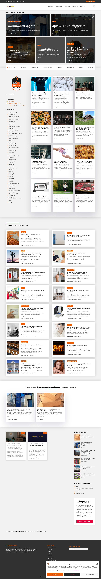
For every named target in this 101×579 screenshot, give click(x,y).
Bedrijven (11, 121)
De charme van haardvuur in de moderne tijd (77, 346)
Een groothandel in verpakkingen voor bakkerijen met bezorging (49, 409)
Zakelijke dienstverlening (14, 198)
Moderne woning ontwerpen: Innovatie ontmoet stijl (30, 364)
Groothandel (11, 145)
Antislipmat (11, 101)
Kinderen (11, 157)
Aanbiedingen (12, 112)
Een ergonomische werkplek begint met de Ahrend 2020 (32, 327)
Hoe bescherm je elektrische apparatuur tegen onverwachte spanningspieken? (24, 26)
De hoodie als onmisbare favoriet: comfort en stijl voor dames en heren (40, 94)
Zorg (10, 200)
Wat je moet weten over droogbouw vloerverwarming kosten (32, 308)
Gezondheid (70, 43)
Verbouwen (11, 188)
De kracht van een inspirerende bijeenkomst (18, 51)
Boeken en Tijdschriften (14, 126)
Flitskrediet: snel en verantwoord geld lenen (61, 162)
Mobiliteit (11, 166)
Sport (10, 176)
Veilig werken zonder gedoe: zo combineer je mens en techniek (31, 253)
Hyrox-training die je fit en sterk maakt (62, 127)
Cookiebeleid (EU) (52, 560)
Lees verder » (84, 438)
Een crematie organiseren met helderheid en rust (83, 93)
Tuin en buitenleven (13, 183)
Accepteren (55, 574)
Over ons (67, 6)
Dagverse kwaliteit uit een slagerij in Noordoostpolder (84, 196)
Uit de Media (51, 549)
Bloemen (11, 123)
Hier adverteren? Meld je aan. (14, 103)
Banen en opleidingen (14, 117)
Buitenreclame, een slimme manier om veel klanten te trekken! (36, 445)
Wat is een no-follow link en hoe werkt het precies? (40, 196)
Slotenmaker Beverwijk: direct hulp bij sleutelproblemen (33, 272)
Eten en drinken (12, 138)
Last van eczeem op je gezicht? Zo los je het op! (78, 364)
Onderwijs (11, 171)
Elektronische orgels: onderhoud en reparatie (32, 345)
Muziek (10, 169)
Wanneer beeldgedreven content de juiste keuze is (47, 50)
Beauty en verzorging (13, 119)
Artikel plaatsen (52, 557)
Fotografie (11, 142)
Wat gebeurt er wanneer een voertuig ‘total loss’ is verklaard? (88, 467)
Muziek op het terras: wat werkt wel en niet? (32, 291)
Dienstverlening (12, 130)
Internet (10, 154)
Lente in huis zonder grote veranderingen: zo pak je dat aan (88, 475)
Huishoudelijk (12, 150)
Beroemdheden (51, 547)
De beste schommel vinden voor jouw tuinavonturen (62, 196)
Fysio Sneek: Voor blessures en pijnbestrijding (76, 253)
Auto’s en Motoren (13, 116)
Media (10, 162)
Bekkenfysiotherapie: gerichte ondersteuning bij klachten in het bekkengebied (78, 49)
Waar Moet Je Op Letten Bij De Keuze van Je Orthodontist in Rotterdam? (78, 327)
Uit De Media (59, 6)
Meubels (11, 164)
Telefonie (11, 178)
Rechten (10, 173)
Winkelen (11, 192)
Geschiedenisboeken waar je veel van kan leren (69, 26)
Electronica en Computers (14, 133)
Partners (50, 6)
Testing (10, 179)
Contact (82, 6)
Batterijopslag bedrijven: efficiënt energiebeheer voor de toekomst (62, 94)
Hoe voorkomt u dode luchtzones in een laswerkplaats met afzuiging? (19, 409)
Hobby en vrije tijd (13, 147)
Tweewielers (11, 185)
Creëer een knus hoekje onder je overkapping (31, 235)
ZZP (9, 202)
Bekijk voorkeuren (89, 574)
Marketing (11, 161)
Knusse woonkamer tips (13, 443)
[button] (97, 564)
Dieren (10, 131)
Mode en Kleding (12, 167)
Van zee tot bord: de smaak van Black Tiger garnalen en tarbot (40, 128)
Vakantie (11, 186)
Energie (10, 135)
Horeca (10, 148)
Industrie (11, 152)
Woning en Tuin (12, 193)
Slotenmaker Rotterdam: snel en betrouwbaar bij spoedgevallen (77, 272)
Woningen (11, 195)
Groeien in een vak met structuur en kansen (39, 162)
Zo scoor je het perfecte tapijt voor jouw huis (78, 291)
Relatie (10, 174)
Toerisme (11, 181)
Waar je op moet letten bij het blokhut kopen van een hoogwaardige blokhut (85, 128)
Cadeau (10, 128)
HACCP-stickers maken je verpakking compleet (78, 308)
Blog (9, 21)
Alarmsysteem (12, 114)
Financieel (11, 140)
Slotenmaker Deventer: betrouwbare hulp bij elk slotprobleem (78, 236)
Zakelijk (10, 46)
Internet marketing (13, 155)
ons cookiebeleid (75, 570)
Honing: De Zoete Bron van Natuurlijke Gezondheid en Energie (84, 162)
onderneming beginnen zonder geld (17, 105)
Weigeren (72, 574)
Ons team (75, 6)
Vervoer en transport (13, 190)
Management (12, 159)
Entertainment (12, 136)
